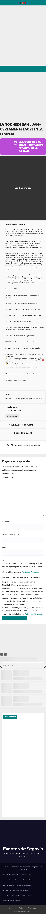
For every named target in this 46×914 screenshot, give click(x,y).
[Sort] (5, 654)
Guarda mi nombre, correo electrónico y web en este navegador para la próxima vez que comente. (22, 565)
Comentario (7, 478)
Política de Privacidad (30, 572)
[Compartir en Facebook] (10, 437)
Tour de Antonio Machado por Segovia (15, 890)
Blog (17, 875)
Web (4, 547)
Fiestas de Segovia (8, 756)
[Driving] (19, 450)
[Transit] (23, 450)
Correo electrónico (10, 534)
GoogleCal (27, 425)
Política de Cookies (8, 885)
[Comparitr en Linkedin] (18, 437)
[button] (35, 69)
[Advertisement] (23, 96)
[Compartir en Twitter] (14, 437)
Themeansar (23, 869)
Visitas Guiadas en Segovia (11, 900)
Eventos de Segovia (5, 20)
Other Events (12, 416)
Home (3, 875)
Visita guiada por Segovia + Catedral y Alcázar (17, 895)
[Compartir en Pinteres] (23, 437)
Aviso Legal (11, 875)
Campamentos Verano (10, 732)
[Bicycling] (31, 450)
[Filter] (1, 654)
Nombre (6, 522)
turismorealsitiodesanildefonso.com (28, 374)
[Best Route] (14, 450)
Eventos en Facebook (9, 880)
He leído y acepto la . (21, 572)
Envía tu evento (26, 875)
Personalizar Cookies (25, 880)
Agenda (8, 806)
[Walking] (27, 450)
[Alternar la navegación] (42, 68)
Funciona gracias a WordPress (14, 867)
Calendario (15, 425)
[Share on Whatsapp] (27, 437)
